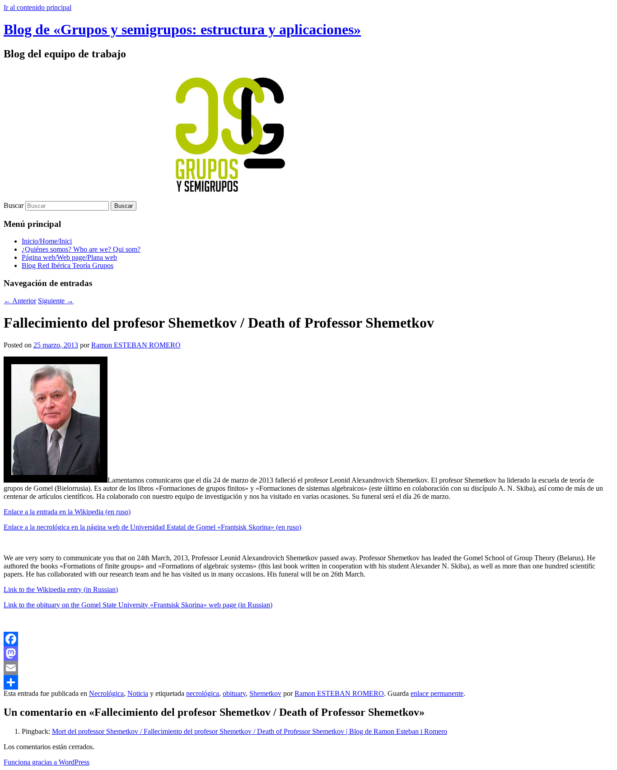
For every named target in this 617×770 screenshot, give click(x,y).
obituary (234, 693)
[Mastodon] (308, 653)
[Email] (308, 668)
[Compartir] (308, 682)
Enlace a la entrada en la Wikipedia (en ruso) (67, 512)
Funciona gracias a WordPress (46, 762)
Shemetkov (265, 693)
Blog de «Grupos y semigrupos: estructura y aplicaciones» (182, 29)
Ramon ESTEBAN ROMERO (136, 345)
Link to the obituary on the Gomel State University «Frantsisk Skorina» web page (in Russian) (138, 605)
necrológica (202, 693)
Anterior (20, 301)
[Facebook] (308, 639)
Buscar (13, 205)
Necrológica (106, 693)
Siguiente (56, 301)
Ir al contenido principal (37, 7)
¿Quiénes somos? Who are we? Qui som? (81, 249)
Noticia (137, 693)
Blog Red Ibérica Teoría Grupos (67, 265)
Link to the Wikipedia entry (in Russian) (61, 589)
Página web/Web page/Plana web (69, 257)
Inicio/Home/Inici (47, 241)
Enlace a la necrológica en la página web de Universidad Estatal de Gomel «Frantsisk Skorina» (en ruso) (152, 527)
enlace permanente (437, 693)
